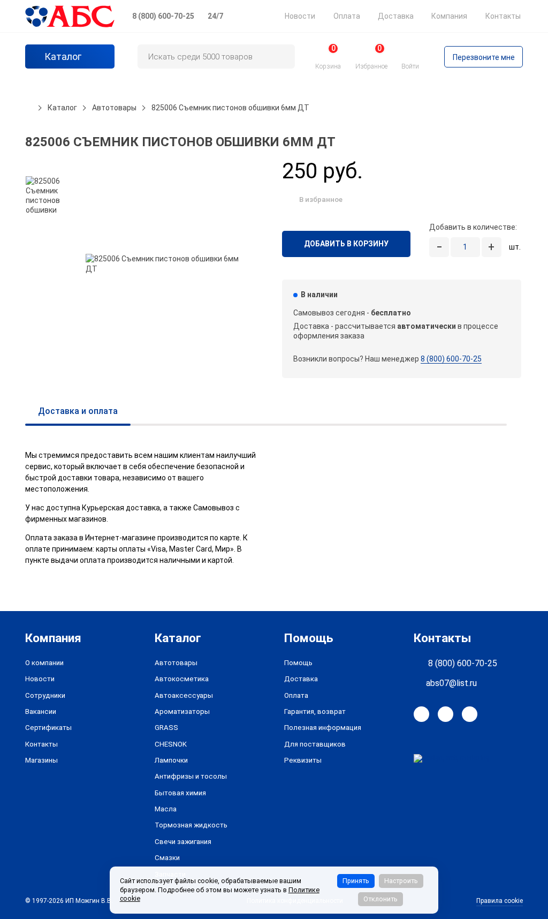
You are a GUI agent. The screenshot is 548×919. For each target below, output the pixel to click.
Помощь (298, 663)
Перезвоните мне (484, 57)
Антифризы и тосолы (191, 776)
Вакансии (40, 711)
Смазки (167, 858)
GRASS (166, 728)
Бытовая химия (180, 793)
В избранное (320, 199)
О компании (44, 663)
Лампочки (171, 760)
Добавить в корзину (346, 243)
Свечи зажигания (183, 842)
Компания (449, 16)
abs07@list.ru (451, 683)
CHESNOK (171, 744)
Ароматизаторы (182, 711)
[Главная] (29, 107)
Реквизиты (303, 760)
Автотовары (176, 663)
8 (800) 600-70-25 (163, 16)
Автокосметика (182, 679)
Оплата (346, 16)
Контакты (503, 16)
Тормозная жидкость (191, 825)
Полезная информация (322, 728)
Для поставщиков (315, 744)
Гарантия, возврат (315, 711)
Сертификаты (48, 728)
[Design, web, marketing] (452, 758)
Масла (166, 809)
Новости (300, 16)
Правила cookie (499, 901)
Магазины (41, 760)
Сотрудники (45, 695)
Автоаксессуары (184, 695)
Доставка (396, 16)
